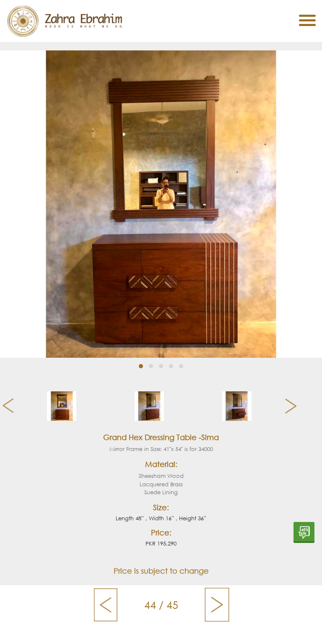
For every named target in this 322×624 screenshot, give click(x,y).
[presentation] (5, 406)
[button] (141, 366)
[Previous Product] (105, 604)
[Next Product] (217, 604)
